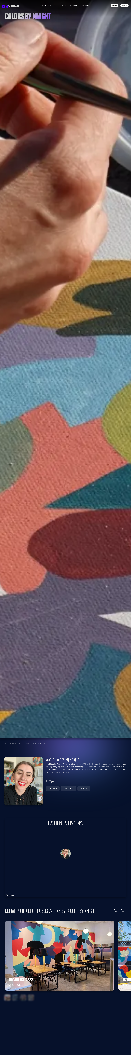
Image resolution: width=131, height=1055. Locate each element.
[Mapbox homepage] (10, 895)
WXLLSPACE (9, 743)
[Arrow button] (116, 911)
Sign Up (124, 5)
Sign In (114, 5)
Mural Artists (23, 743)
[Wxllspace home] (10, 6)
